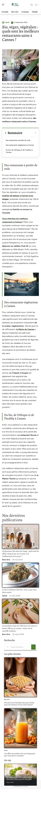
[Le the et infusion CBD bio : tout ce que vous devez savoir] (20, 575)
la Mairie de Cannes (25, 329)
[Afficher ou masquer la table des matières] (29, 133)
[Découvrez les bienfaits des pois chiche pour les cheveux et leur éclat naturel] (20, 677)
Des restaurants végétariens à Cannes (20, 145)
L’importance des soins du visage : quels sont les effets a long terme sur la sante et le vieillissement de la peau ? (20, 554)
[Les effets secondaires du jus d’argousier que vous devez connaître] (20, 728)
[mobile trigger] (4, 5)
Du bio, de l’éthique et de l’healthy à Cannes (19, 151)
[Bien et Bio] (15, 5)
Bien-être (6, 560)
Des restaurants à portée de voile (18, 140)
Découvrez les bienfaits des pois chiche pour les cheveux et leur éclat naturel (19, 703)
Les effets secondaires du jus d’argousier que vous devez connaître (19, 754)
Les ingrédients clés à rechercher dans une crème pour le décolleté (19, 778)
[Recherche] (31, 4)
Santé (4, 596)
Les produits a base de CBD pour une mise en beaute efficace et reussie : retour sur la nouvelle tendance (19, 628)
